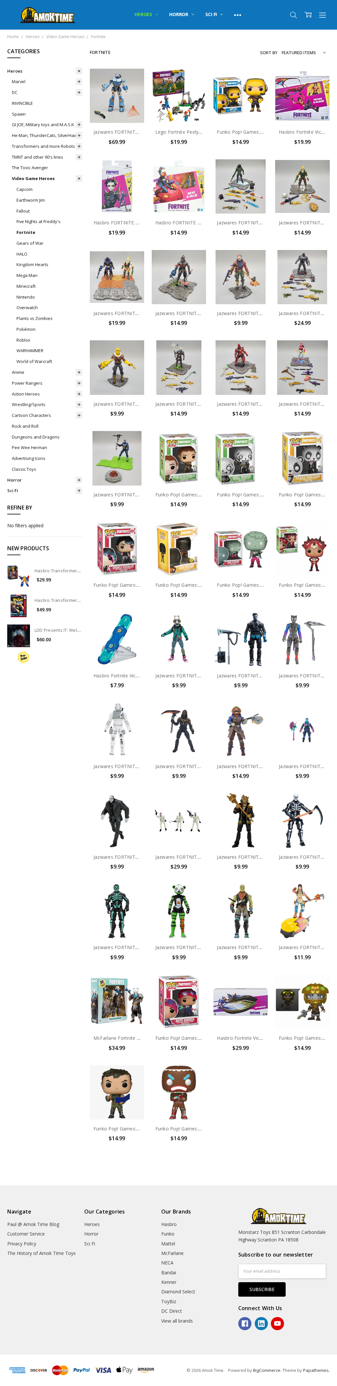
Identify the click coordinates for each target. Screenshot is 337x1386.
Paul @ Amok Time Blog (33, 1224)
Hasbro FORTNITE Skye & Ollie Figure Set (201, 222)
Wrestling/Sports (28, 404)
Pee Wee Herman (29, 447)
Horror (179, 14)
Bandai (168, 1272)
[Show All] (237, 15)
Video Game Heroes (33, 178)
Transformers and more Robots (43, 146)
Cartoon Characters (31, 415)
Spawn (19, 114)
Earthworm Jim (30, 200)
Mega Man (27, 275)
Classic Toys (24, 469)
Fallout (23, 211)
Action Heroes (26, 394)
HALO (21, 254)
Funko (167, 1234)
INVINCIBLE (22, 103)
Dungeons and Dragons (36, 437)
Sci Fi (211, 14)
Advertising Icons (28, 458)
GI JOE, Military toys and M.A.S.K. (43, 124)
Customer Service (26, 1234)
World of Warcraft (34, 361)
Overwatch (27, 307)
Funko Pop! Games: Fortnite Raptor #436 (262, 132)
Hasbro (169, 1224)
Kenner (168, 1282)
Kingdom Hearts (32, 264)
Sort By (268, 53)
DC (14, 92)
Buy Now (117, 109)
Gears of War (29, 243)
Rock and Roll (25, 426)
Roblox (23, 340)
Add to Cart (117, 95)
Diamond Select (178, 1291)
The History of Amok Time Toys (41, 1253)
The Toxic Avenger (30, 167)
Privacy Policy (21, 1243)
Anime (18, 372)
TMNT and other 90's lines (37, 157)
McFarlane (172, 1253)
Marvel (18, 81)
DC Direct (171, 1311)
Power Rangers (27, 383)
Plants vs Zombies (34, 318)
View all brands (177, 1321)
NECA (167, 1263)
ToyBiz (168, 1301)
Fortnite (25, 232)
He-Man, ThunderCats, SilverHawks (47, 135)
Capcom (24, 189)
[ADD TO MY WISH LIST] (132, 90)
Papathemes (316, 1370)
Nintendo (25, 297)
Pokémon (26, 329)
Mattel (168, 1243)
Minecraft (26, 286)
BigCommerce (266, 1370)
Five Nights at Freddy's (38, 221)
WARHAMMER (29, 350)
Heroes (144, 14)
